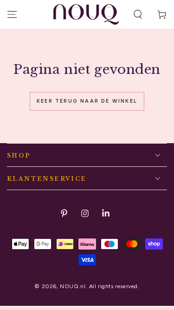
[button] (138, 14)
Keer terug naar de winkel (87, 101)
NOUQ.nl (72, 286)
